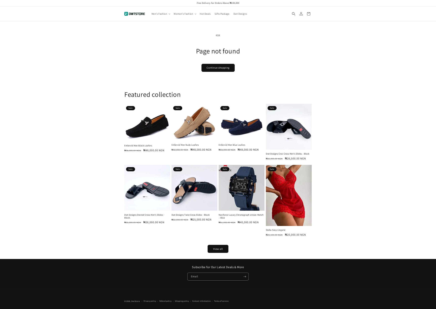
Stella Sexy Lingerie (275, 230)
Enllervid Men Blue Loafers (232, 145)
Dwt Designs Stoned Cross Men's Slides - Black (144, 216)
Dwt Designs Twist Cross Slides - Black (191, 215)
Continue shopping (218, 67)
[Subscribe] (244, 277)
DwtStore (135, 301)
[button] (161, 13)
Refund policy (165, 301)
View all (218, 248)
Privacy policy (150, 301)
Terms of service (221, 301)
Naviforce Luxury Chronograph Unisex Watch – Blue (241, 216)
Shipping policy (182, 301)
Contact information (201, 301)
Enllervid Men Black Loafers (138, 145)
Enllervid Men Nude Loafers (185, 145)
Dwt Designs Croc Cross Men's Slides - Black (287, 153)
